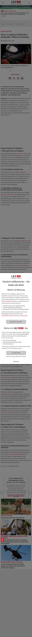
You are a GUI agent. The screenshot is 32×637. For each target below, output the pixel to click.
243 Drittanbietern (7, 301)
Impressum (16, 361)
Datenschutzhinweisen (8, 316)
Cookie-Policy (23, 316)
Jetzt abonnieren (16, 353)
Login (24, 356)
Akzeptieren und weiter (16, 322)
